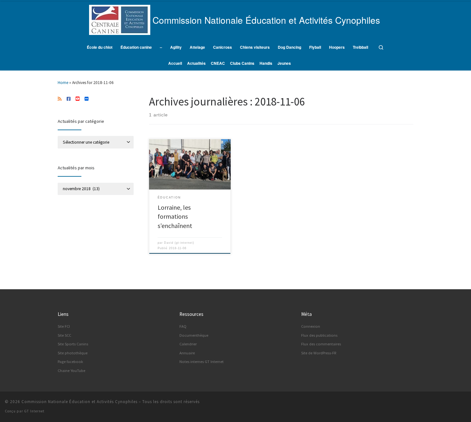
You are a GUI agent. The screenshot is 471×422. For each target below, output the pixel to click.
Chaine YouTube (71, 370)
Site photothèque (72, 352)
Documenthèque (193, 335)
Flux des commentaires (321, 344)
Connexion (310, 326)
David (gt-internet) (179, 242)
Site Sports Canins (73, 344)
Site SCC (64, 335)
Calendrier (188, 344)
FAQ (182, 326)
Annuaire (187, 352)
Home (63, 82)
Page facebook (70, 361)
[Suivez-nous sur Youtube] (77, 99)
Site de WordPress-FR (318, 352)
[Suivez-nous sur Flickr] (86, 99)
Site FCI (64, 326)
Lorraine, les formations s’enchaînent (175, 216)
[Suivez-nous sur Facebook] (68, 99)
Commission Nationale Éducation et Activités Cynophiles (79, 401)
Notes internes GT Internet (201, 361)
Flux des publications (319, 335)
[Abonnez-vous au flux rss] (60, 99)
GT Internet (34, 411)
